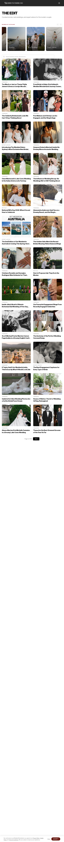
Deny (49, 839)
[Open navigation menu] (59, 3)
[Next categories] (61, 24)
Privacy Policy (36, 838)
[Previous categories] (58, 24)
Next (36, 439)
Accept (55, 839)
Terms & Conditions (13, 839)
